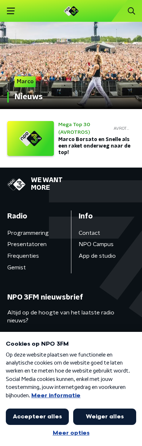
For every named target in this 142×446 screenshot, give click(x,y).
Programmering (28, 233)
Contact (89, 233)
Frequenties (23, 256)
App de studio (97, 256)
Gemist (16, 267)
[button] (11, 11)
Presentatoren (27, 244)
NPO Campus (96, 244)
